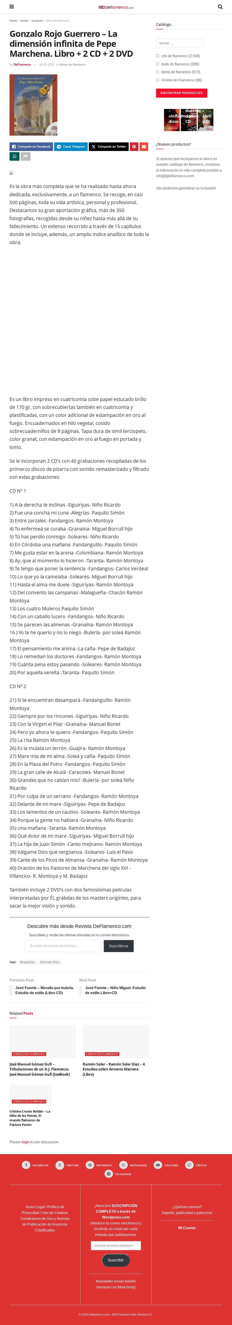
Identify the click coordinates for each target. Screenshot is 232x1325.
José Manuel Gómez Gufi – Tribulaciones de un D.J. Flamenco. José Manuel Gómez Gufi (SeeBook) (40, 1069)
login (26, 1142)
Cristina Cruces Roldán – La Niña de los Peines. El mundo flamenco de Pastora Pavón (30, 1118)
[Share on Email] (144, 146)
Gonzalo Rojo (50, 962)
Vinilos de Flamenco (181, 80)
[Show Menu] (12, 7)
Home (13, 20)
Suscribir (116, 1260)
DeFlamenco (22, 64)
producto (37, 20)
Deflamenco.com (99, 1314)
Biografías (27, 962)
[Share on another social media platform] (26, 156)
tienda (24, 20)
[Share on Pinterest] (134, 146)
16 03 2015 (46, 64)
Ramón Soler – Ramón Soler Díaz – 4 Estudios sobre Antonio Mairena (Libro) (114, 1069)
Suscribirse (118, 945)
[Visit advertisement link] (79, 322)
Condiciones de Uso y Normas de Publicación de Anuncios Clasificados (45, 1224)
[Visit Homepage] (116, 7)
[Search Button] (220, 7)
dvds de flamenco (180, 64)
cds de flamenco (180, 56)
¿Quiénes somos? (187, 1207)
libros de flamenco (57, 20)
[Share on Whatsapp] (14, 156)
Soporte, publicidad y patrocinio (187, 1213)
